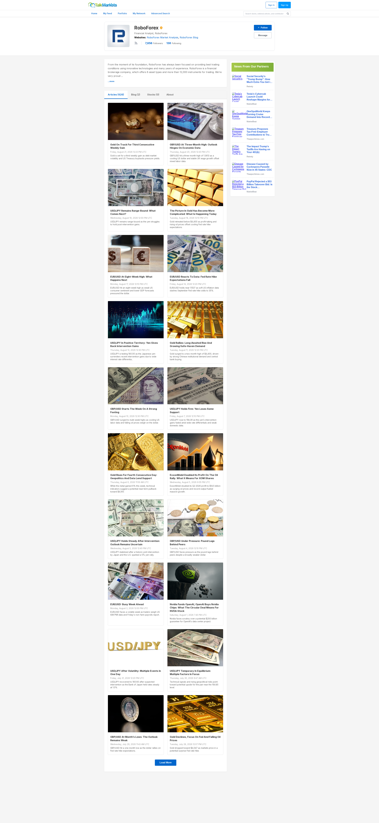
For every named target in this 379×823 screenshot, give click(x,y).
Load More (166, 762)
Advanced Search (160, 13)
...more (111, 81)
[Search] (288, 13)
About (170, 94)
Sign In (271, 5)
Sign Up (284, 5)
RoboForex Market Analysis (162, 37)
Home (94, 13)
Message (262, 35)
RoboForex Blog (189, 37)
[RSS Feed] (136, 43)
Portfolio (122, 13)
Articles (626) (116, 94)
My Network (139, 13)
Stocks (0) (153, 94)
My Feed (107, 13)
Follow (263, 27)
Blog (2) (135, 94)
